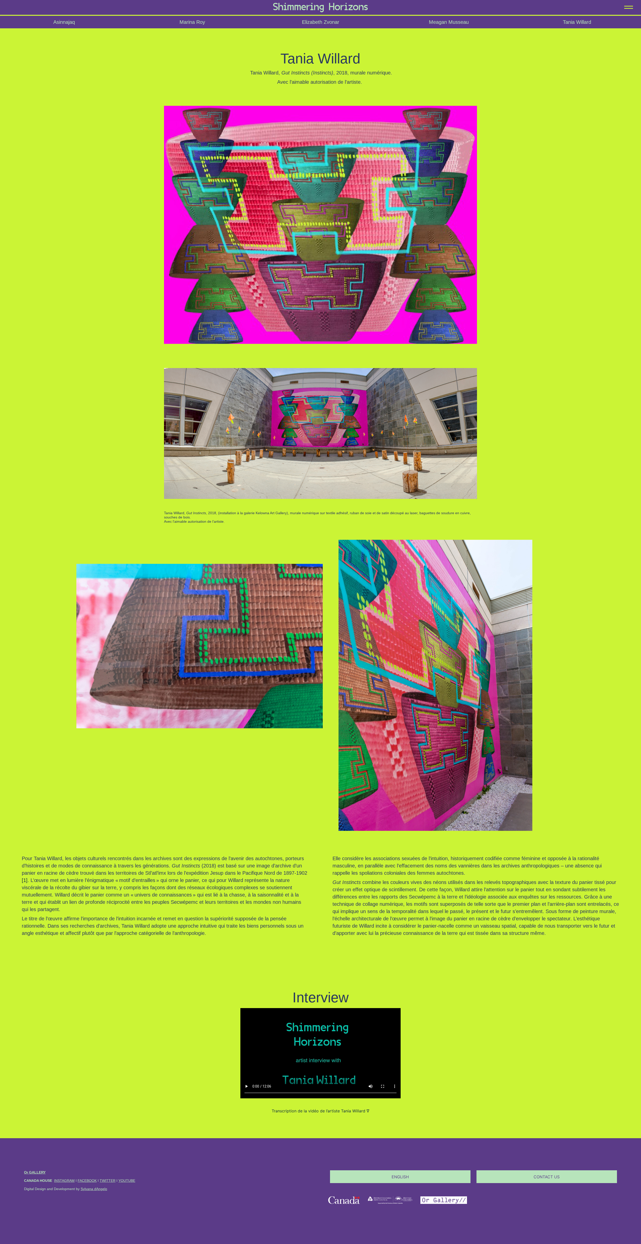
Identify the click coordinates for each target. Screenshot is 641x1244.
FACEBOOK (87, 1181)
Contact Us (547, 1176)
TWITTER (107, 1181)
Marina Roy (192, 22)
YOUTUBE (126, 1181)
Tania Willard (577, 22)
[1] (25, 880)
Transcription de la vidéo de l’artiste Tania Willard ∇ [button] (320, 1110)
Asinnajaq (64, 22)
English (400, 1176)
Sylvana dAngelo (94, 1189)
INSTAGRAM (64, 1181)
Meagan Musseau (449, 22)
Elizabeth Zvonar (320, 22)
